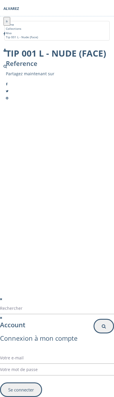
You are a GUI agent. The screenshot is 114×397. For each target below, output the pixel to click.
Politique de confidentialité (35, 295)
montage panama (32, 220)
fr (7, 21)
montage (26, 206)
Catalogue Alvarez (32, 185)
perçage (25, 213)
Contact (25, 199)
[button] (52, 249)
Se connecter (21, 390)
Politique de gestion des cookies (40, 302)
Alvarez (11, 8)
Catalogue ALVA (31, 192)
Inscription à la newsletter (33, 261)
